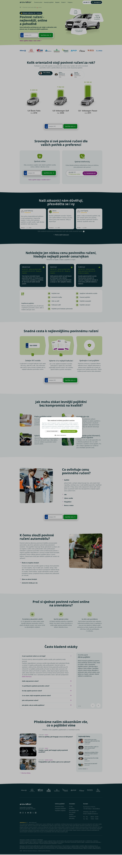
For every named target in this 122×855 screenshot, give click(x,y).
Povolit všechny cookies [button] (69, 431)
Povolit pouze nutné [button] (52, 431)
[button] (61, 435)
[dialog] (61, 427)
